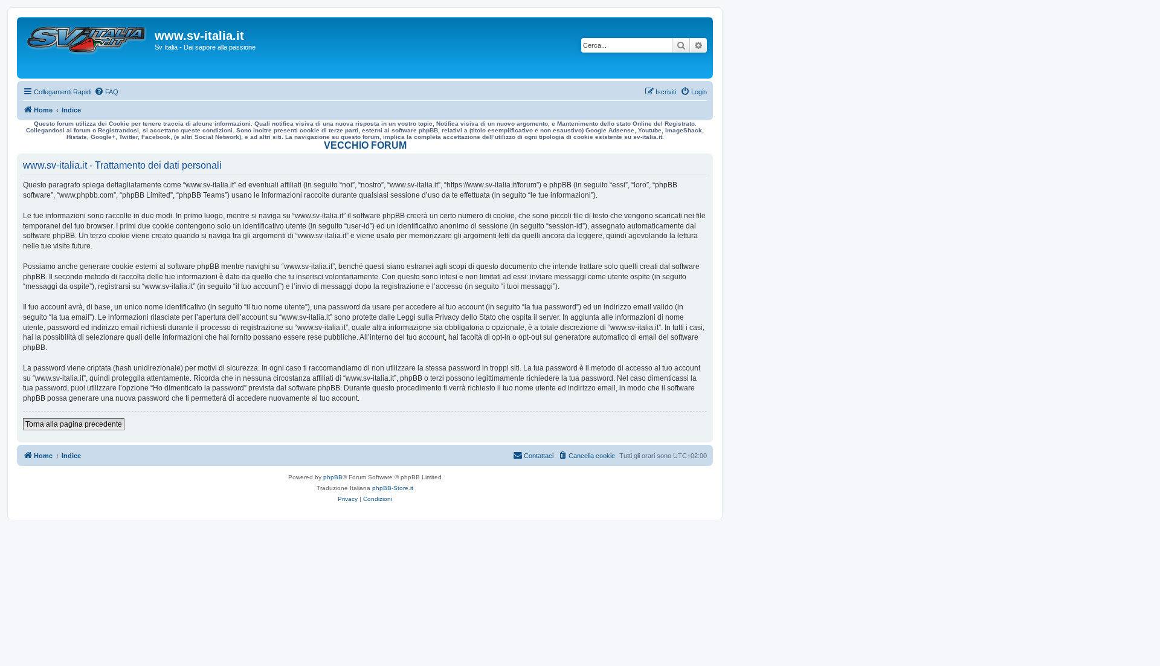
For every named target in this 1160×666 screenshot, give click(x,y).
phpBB (333, 477)
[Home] (87, 48)
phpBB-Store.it (392, 488)
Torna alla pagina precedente (73, 424)
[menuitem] (106, 92)
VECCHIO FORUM (365, 145)
